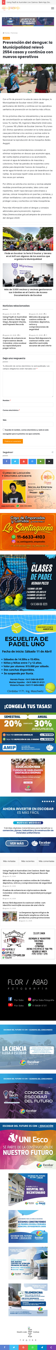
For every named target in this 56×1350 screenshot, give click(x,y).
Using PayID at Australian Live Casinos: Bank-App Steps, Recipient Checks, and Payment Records (15, 321)
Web (4, 420)
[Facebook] (7, 461)
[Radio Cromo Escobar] (11, 8)
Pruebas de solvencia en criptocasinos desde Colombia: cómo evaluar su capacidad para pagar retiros (14, 343)
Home (7, 33)
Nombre (7, 400)
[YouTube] (24, 461)
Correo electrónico (11, 410)
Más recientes (27, 861)
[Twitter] (15, 461)
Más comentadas (46, 861)
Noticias (14, 33)
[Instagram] (32, 461)
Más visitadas (9, 861)
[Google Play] (41, 461)
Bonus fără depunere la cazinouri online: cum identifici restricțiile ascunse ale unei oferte (40, 342)
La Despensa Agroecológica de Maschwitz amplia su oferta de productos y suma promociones (34, 915)
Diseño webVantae (28, 1332)
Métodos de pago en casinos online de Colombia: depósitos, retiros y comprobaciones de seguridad (39, 323)
